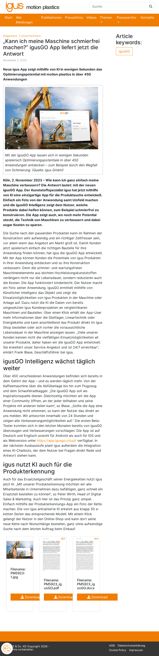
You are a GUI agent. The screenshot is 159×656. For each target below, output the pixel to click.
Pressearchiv (126, 17)
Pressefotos (74, 17)
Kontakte (147, 17)
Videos (91, 17)
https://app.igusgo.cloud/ (56, 440)
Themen (106, 17)
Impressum (136, 650)
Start (9, 17)
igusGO (124, 51)
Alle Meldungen (24, 20)
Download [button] (32, 597)
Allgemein (10, 35)
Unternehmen (31, 35)
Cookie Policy (117, 650)
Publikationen (51, 17)
